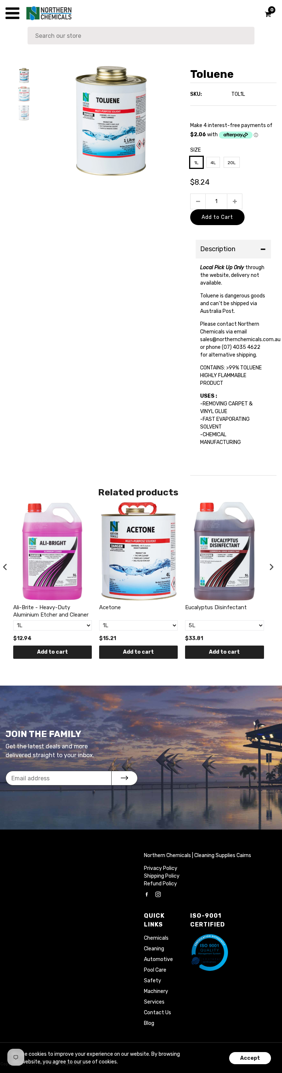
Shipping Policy (162, 876)
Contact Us (157, 1012)
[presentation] (5, 567)
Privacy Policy (160, 868)
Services (154, 1002)
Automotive (158, 959)
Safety (152, 981)
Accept (250, 1058)
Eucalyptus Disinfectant (216, 607)
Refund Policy (160, 884)
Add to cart (52, 652)
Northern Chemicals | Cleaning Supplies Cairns (197, 855)
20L (232, 162)
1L (196, 162)
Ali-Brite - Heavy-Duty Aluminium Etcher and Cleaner (50, 611)
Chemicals (156, 938)
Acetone (110, 607)
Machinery (156, 991)
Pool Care (155, 970)
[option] (111, 121)
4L (213, 162)
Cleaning (154, 949)
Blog (149, 1023)
